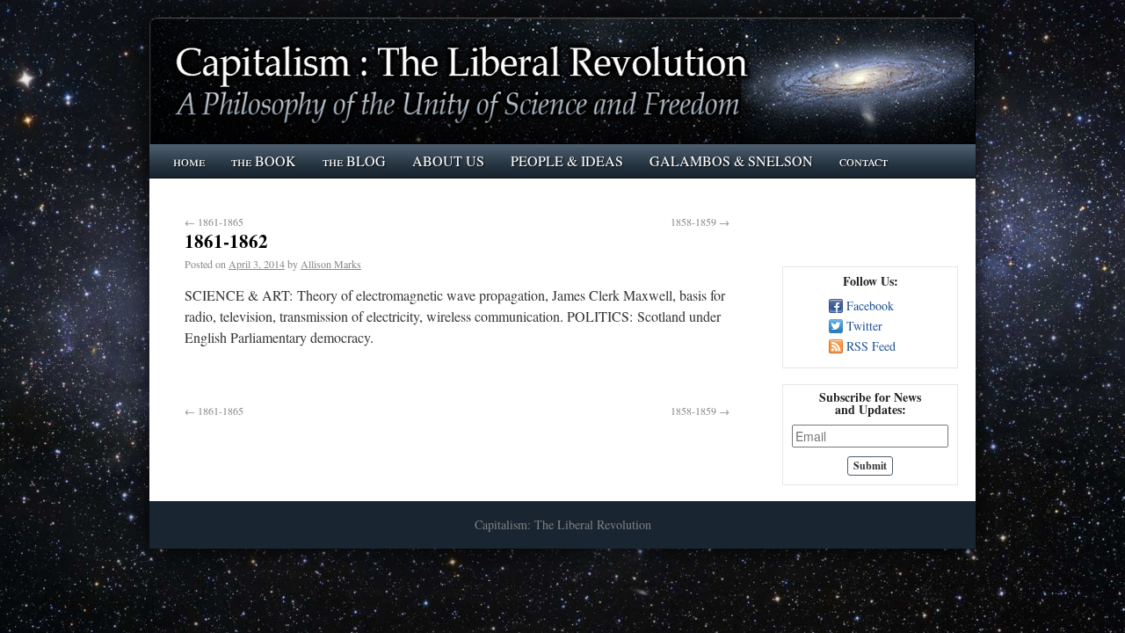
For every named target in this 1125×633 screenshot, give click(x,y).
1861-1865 (214, 222)
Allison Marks (331, 264)
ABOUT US (448, 160)
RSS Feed (871, 346)
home (189, 160)
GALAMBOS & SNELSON (731, 160)
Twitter (864, 325)
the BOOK (263, 160)
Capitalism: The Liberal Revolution (563, 524)
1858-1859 (700, 222)
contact (863, 160)
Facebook (870, 305)
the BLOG (354, 160)
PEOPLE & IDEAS (567, 160)
